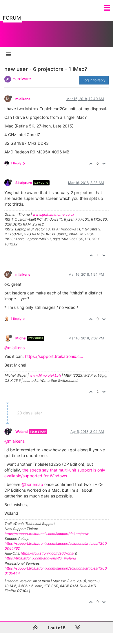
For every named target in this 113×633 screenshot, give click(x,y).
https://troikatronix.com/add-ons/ (47, 553)
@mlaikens (14, 347)
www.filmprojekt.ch (45, 375)
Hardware (21, 78)
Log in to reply (94, 80)
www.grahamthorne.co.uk (53, 214)
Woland (21, 431)
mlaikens (22, 99)
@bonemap (32, 484)
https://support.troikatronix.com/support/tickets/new (47, 533)
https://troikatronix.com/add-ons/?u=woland (40, 558)
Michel (20, 338)
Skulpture (23, 183)
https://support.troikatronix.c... (54, 356)
